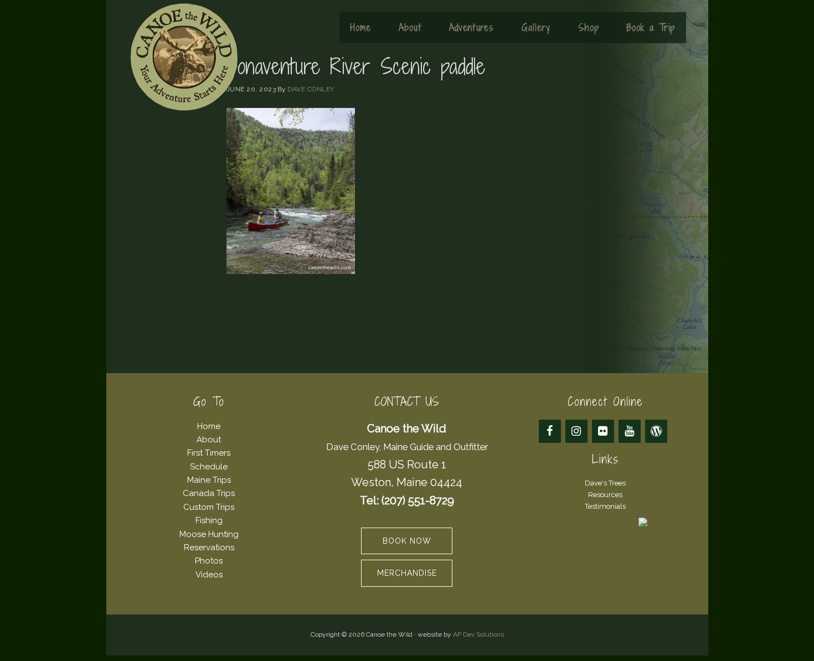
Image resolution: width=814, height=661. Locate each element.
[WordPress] (656, 431)
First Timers (208, 453)
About (209, 440)
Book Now (407, 540)
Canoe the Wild (183, 57)
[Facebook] (550, 431)
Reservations (209, 547)
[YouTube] (630, 431)
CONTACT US (406, 402)
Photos (209, 561)
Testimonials (605, 506)
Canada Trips (209, 493)
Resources (605, 494)
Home (208, 426)
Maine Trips (209, 480)
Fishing (209, 520)
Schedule (209, 467)
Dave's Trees (605, 483)
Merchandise (407, 573)
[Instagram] (576, 431)
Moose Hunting (209, 534)
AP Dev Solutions (478, 634)
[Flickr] (603, 431)
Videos (209, 575)
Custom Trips (208, 507)
